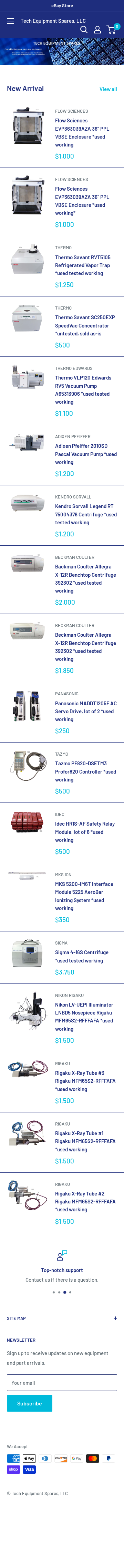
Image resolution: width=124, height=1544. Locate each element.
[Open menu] (10, 21)
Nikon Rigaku (69, 995)
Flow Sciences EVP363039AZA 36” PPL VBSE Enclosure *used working (82, 132)
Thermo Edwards (74, 368)
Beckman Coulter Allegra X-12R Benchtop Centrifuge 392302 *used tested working (85, 647)
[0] (111, 30)
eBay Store (62, 5)
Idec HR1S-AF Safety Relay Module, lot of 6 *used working (85, 831)
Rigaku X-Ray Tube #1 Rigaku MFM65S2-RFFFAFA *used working (85, 1141)
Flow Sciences (71, 111)
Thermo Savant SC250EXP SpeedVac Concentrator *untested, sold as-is (85, 325)
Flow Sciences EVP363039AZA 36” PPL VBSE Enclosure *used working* (82, 200)
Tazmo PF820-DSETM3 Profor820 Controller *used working (85, 771)
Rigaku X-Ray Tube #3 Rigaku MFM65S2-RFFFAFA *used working (85, 1081)
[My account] (97, 29)
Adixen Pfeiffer (73, 436)
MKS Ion (63, 874)
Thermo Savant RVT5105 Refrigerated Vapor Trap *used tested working (83, 265)
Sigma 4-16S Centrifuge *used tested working (81, 956)
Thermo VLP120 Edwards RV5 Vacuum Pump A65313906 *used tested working (83, 389)
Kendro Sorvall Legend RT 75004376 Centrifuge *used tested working (86, 514)
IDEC (59, 814)
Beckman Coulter (74, 557)
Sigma (61, 943)
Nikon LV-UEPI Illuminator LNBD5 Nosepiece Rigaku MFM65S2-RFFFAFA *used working (84, 1016)
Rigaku (62, 1063)
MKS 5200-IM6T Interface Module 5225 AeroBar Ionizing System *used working (84, 896)
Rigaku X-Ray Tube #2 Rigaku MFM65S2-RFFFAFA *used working (85, 1201)
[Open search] (84, 29)
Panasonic (67, 693)
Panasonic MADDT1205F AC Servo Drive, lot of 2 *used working (86, 711)
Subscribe (29, 1403)
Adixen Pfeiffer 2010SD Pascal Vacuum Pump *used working (86, 454)
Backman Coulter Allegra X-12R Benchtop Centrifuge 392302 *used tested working (85, 578)
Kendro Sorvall (73, 496)
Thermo (63, 247)
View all (108, 89)
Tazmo (61, 754)
